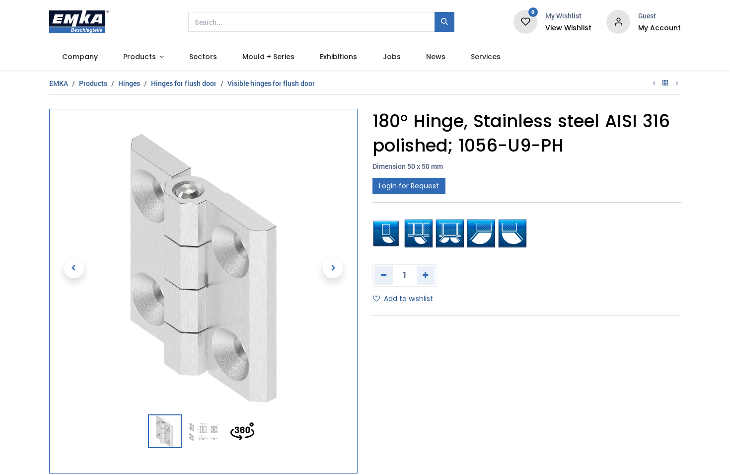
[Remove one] (383, 275)
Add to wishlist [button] (408, 299)
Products (93, 83)
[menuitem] (79, 57)
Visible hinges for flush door (271, 83)
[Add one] (426, 275)
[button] (74, 268)
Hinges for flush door (184, 83)
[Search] (444, 22)
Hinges (129, 83)
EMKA (58, 83)
